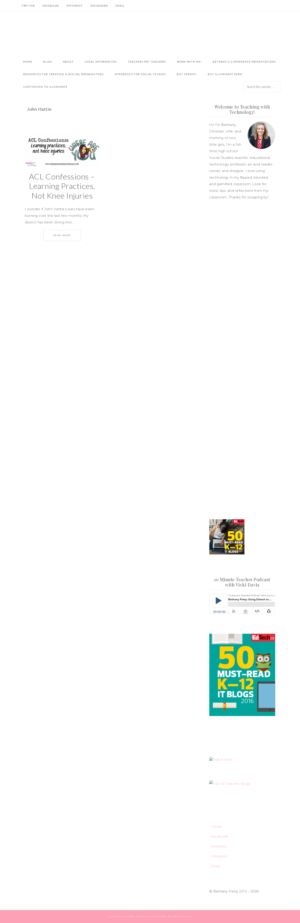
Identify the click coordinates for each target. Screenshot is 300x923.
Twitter (216, 826)
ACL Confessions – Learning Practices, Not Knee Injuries (62, 186)
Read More (62, 235)
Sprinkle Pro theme (152, 916)
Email (215, 866)
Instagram (219, 856)
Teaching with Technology (150, 33)
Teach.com (222, 759)
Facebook (219, 836)
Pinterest (218, 846)
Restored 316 (182, 916)
